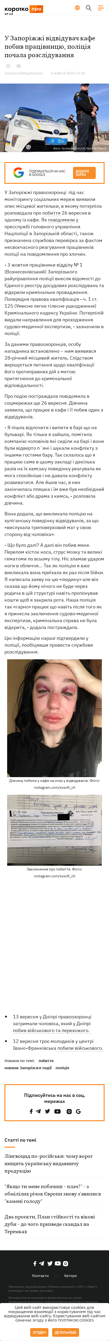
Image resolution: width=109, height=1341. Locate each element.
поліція (62, 1067)
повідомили (61, 220)
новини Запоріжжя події (28, 1067)
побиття (51, 213)
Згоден (39, 1332)
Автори (70, 1275)
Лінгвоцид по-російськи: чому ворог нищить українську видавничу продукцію (48, 1164)
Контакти (40, 1275)
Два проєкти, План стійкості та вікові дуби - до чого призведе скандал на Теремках (49, 1224)
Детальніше (65, 1332)
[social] (31, 1111)
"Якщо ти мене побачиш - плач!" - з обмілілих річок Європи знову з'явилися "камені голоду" (52, 1194)
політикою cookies (76, 1320)
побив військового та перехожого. (52, 1030)
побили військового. (80, 1048)
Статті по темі (20, 1140)
